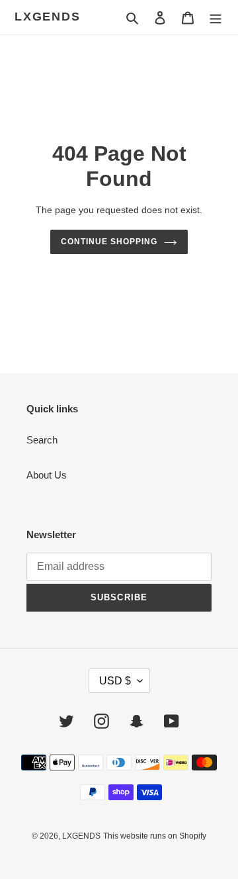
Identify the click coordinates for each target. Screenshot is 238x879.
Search (42, 439)
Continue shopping (109, 241)
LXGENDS (48, 16)
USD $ (115, 680)
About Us (46, 475)
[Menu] (215, 17)
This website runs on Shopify (154, 836)
